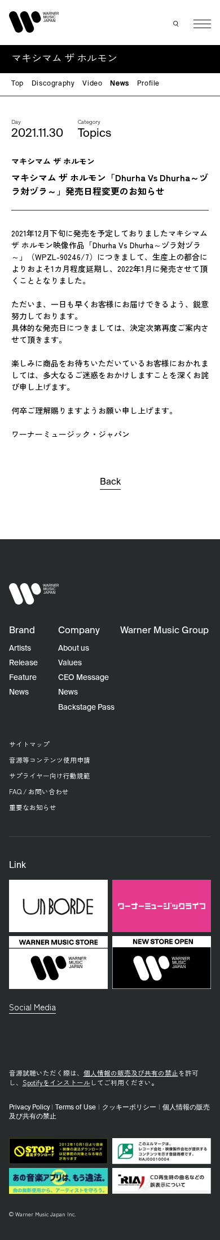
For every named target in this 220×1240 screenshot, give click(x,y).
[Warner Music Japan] (34, 594)
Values (70, 663)
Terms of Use (75, 1107)
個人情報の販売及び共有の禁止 (130, 1072)
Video (92, 83)
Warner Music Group (164, 630)
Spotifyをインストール (56, 1082)
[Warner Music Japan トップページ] (34, 22)
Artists (20, 648)
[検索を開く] (176, 24)
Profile (148, 83)
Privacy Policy (29, 1107)
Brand (22, 630)
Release (23, 663)
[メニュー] (202, 24)
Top (17, 83)
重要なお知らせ (32, 807)
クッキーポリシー (129, 1107)
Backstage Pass (86, 707)
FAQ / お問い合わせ (39, 791)
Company (79, 630)
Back (110, 482)
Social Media (32, 1006)
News (119, 83)
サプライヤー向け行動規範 (49, 775)
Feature (23, 678)
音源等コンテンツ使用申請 (49, 759)
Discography (53, 83)
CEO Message (83, 678)
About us (73, 648)
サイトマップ (29, 744)
